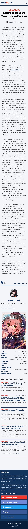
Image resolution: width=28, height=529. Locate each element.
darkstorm (11, 22)
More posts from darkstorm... (8, 308)
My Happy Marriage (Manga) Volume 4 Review (11, 384)
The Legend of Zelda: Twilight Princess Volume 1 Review (12, 427)
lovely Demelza (15, 70)
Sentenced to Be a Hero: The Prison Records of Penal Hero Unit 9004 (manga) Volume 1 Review (14, 398)
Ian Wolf (16, 441)
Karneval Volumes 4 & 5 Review (12, 411)
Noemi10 (18, 395)
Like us (7, 512)
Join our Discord (11, 502)
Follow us (9, 507)
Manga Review (14, 10)
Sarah (17, 409)
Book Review (4, 425)
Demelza (17, 425)
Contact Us (9, 517)
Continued (18, 419)
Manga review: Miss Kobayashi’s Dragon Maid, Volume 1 (13, 443)
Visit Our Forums (11, 497)
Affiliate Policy (14, 526)
